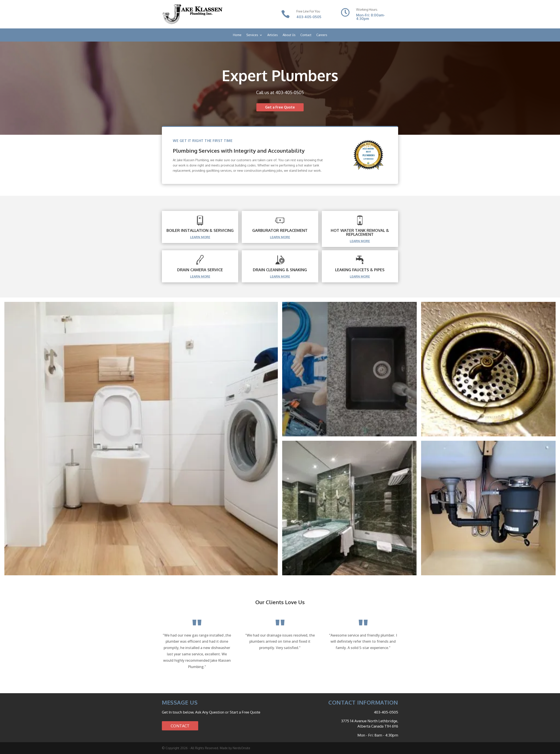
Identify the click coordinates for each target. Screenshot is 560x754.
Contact (306, 35)
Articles (272, 35)
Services (252, 35)
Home (237, 35)
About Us (289, 35)
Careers (321, 35)
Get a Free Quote (280, 107)
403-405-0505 (308, 17)
